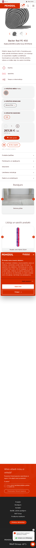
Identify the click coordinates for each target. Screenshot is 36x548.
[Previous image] (9, 34)
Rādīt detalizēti (26, 281)
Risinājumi (18, 505)
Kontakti (18, 508)
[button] (4, 1)
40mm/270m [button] (9, 105)
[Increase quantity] (17, 126)
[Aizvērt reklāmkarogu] (33, 254)
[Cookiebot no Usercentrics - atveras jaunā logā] (22, 254)
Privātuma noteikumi (18, 516)
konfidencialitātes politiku (22, 485)
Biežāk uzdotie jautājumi (18, 511)
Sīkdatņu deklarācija (17, 522)
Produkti (18, 502)
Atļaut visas (18, 286)
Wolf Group (18, 513)
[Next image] (26, 34)
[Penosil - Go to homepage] (10, 5)
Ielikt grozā (13, 138)
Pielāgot (17, 292)
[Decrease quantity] (5, 126)
